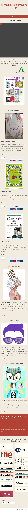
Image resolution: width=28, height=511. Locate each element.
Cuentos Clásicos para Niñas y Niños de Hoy (14, 6)
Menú (18, 16)
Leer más (3, 315)
